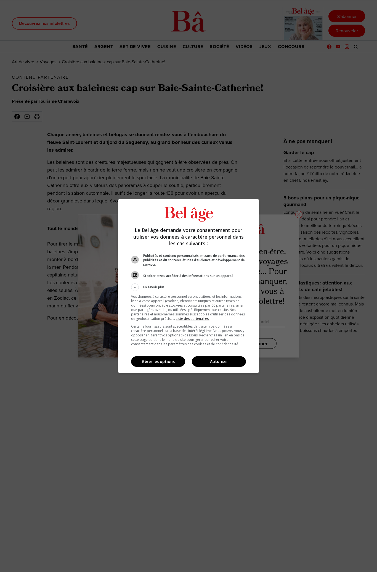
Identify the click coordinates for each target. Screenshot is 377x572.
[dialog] (188, 286)
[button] (188, 287)
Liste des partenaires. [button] (192, 318)
